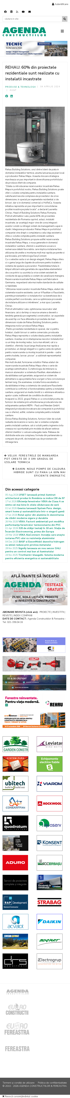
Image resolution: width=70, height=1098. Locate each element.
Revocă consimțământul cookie (21, 1096)
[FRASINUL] (51, 882)
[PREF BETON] (34, 720)
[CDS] (17, 882)
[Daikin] (51, 922)
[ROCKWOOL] (51, 803)
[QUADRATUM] (17, 823)
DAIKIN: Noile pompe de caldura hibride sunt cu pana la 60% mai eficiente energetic (40, 472)
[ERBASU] (51, 863)
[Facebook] (5, 11)
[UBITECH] (17, 784)
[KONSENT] (51, 843)
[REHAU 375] (34, 701)
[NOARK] (51, 764)
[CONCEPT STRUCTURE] (17, 843)
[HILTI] (34, 663)
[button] (60, 4)
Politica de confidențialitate (52, 1082)
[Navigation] (64, 31)
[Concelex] (34, 645)
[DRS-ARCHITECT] (17, 961)
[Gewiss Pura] (17, 764)
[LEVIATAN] (51, 744)
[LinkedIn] (11, 96)
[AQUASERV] (51, 823)
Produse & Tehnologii (20, 87)
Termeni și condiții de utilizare (18, 1082)
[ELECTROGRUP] (51, 961)
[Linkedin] (11, 11)
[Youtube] (23, 11)
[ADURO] (17, 862)
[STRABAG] (51, 902)
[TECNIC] (36, 48)
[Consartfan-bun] (17, 803)
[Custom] (17, 11)
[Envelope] (29, 11)
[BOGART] (51, 941)
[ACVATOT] (17, 922)
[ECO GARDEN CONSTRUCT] (17, 744)
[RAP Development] (17, 902)
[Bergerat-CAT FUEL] (17, 941)
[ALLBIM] (34, 682)
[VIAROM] (51, 784)
